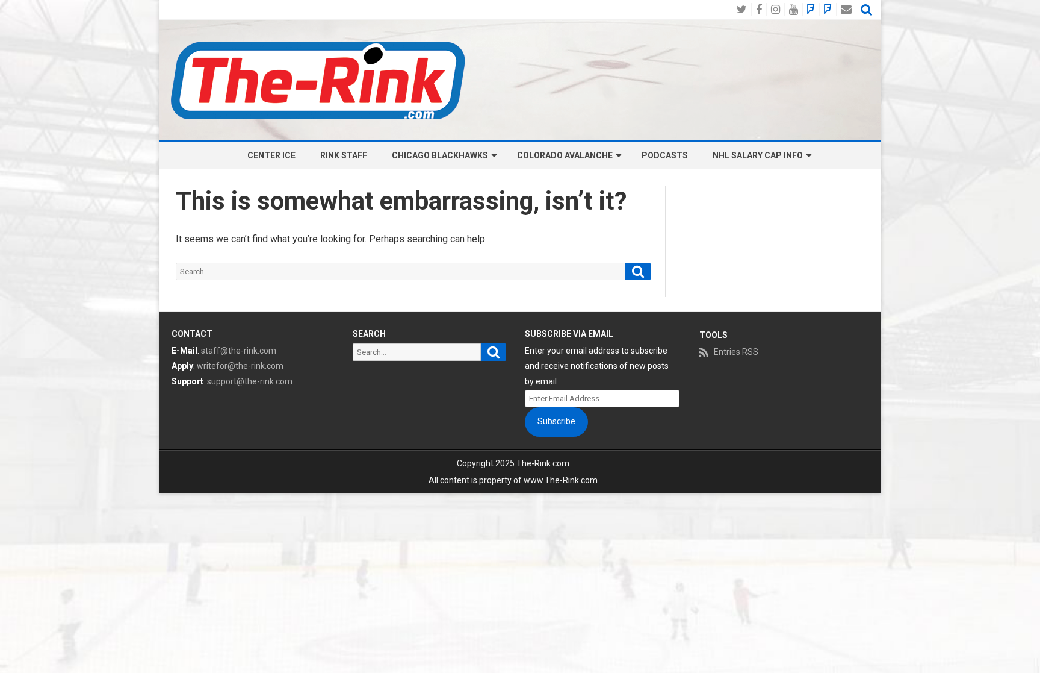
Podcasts (665, 155)
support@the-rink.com (249, 381)
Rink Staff (343, 155)
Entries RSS (736, 352)
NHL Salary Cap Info (758, 155)
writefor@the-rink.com (240, 366)
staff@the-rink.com (238, 350)
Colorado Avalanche (565, 155)
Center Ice (271, 155)
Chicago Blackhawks (440, 155)
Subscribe (556, 421)
